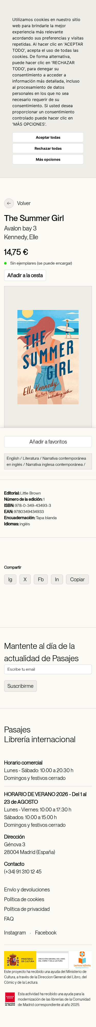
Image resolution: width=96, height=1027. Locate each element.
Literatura (31, 458)
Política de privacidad (27, 909)
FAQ (9, 919)
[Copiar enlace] (78, 579)
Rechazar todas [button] (48, 148)
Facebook (45, 933)
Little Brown (30, 493)
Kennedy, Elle (21, 237)
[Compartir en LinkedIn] (58, 579)
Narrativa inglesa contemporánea (54, 464)
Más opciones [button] (48, 159)
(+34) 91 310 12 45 (22, 872)
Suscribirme (20, 686)
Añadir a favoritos (48, 442)
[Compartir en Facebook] (42, 579)
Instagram (15, 933)
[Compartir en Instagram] (11, 579)
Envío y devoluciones (27, 890)
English (13, 458)
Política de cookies (24, 899)
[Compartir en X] (26, 579)
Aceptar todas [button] (48, 137)
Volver (23, 203)
